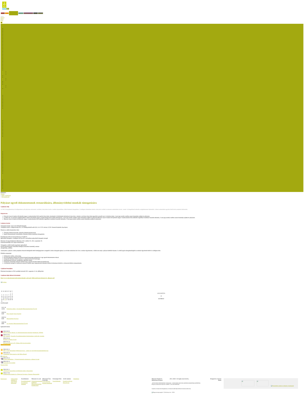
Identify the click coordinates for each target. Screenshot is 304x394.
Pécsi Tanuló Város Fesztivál (14, 313)
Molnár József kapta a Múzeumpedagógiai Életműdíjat (17, 151)
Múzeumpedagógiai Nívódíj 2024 (12, 34)
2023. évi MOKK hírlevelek (11, 125)
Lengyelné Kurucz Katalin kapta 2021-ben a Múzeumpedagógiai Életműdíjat (23, 157)
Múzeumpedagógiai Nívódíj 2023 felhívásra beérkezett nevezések (20, 35)
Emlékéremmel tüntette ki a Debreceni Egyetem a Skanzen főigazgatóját (21, 374)
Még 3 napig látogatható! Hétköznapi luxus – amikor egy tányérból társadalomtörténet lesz (25, 350)
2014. (5, 135)
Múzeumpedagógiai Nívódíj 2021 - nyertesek (15, 41)
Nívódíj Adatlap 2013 (9, 82)
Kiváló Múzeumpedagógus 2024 (12, 96)
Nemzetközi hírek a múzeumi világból (10, 147)
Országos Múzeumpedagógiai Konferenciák (12, 144)
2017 (5, 133)
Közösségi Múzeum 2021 (10, 184)
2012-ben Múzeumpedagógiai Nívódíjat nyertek (19, 85)
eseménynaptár (4, 303)
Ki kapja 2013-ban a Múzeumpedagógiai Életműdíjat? (17, 170)
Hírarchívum (66, 382)
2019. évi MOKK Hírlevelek (11, 130)
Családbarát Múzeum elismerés (8, 112)
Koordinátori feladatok (24, 383)
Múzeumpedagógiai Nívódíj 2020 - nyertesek (15, 45)
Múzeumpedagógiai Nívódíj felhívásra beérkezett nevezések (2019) (20, 51)
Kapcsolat (40, 13)
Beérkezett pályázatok (12, 71)
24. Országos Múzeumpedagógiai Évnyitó (17, 323)
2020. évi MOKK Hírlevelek (11, 129)
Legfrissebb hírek (5, 115)
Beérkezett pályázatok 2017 (11, 58)
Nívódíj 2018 (7, 54)
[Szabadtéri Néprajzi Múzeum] (6, 10)
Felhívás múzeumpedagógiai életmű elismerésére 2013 (17, 173)
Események (3, 113)
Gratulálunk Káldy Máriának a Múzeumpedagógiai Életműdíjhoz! (20, 163)
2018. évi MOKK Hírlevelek (11, 132)
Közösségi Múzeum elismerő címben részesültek (16, 180)
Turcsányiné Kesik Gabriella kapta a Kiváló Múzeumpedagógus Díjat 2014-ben (24, 108)
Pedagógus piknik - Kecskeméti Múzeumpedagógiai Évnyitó (22, 309)
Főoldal (3, 13)
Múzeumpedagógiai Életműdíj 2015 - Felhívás (15, 167)
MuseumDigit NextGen (12, 318)
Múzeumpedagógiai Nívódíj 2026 (12, 28)
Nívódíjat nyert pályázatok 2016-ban (13, 60)
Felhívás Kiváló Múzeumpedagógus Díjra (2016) (16, 105)
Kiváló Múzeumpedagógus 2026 (12, 95)
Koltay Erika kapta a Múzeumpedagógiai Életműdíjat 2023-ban (19, 154)
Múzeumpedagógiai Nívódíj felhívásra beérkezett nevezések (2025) (20, 30)
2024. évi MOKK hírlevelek (11, 123)
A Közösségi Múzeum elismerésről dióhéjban (15, 188)
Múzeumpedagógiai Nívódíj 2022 (12, 40)
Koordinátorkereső (26, 381)
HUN (2, 19)
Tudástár (35, 13)
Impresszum (4, 378)
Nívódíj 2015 (7, 67)
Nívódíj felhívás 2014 (12, 72)
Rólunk (7, 13)
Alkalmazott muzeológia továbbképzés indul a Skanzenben (18, 370)
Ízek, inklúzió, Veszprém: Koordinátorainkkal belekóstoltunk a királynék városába (23, 336)
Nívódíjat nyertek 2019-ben (11, 50)
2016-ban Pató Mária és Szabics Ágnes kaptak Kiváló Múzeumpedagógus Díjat (24, 104)
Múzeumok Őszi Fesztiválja (8, 24)
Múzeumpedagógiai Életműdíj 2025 (13, 153)
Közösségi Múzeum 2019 (10, 187)
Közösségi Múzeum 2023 (10, 182)
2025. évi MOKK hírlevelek (11, 122)
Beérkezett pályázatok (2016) (11, 61)
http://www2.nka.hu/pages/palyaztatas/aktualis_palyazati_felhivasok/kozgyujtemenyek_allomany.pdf (27, 278)
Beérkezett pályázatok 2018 (11, 55)
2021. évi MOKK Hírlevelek (11, 127)
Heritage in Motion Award (9, 339)
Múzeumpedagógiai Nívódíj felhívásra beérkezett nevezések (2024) (20, 33)
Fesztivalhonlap (46, 381)
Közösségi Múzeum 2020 (10, 185)
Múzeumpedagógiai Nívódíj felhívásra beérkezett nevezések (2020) (20, 47)
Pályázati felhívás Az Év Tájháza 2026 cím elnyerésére (17, 343)
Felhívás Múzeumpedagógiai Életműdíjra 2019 (15, 161)
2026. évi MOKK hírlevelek (11, 120)
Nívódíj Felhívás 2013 (12, 80)
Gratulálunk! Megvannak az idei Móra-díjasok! (15, 354)
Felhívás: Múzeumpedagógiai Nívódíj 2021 (14, 44)
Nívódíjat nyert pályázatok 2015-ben (13, 64)
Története (6, 88)
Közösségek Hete (5, 142)
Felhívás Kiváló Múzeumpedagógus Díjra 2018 (16, 102)
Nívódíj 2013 (7, 77)
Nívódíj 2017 (7, 57)
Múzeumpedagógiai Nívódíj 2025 (12, 31)
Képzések (20, 13)
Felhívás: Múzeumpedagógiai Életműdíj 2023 (15, 156)
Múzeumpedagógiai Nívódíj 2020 (12, 48)
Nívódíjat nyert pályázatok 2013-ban (13, 75)
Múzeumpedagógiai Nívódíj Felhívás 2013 (14, 81)
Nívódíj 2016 (7, 62)
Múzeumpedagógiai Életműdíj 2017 (13, 164)
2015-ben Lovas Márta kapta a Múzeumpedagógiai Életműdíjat (19, 166)
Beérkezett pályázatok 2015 (11, 65)
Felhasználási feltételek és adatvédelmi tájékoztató (14, 381)
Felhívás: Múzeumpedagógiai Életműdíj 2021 (15, 159)
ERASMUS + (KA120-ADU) (8, 140)
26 (5, 299)
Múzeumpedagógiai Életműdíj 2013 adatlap (15, 171)
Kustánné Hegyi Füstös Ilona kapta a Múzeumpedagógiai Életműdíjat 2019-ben (24, 160)
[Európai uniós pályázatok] (3, 282)
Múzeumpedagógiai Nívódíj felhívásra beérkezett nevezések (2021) (20, 43)
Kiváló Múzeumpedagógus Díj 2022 (13, 98)
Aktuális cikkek (4, 116)
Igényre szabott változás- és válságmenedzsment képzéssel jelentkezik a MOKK (23, 332)
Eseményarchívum (67, 381)
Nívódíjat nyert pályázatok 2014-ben (13, 68)
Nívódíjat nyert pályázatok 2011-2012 (13, 84)
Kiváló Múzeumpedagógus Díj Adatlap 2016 (15, 106)
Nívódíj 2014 (7, 70)
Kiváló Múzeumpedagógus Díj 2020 (13, 99)
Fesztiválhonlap (56, 381)
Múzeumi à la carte (28, 13)
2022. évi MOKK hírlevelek (11, 126)
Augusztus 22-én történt (9, 362)
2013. (5, 136)
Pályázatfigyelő (4, 146)
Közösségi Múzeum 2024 (10, 181)
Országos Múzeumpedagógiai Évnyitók (10, 143)
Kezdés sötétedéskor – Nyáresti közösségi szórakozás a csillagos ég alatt (21, 359)
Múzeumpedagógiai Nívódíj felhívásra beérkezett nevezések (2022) (20, 38)
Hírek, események (13, 11)
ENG (2, 20)
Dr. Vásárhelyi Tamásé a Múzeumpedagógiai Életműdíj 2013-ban (20, 169)
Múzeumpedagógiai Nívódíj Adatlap (16, 74)
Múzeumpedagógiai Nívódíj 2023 (12, 37)
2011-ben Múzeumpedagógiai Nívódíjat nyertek (19, 87)
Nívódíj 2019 (7, 53)
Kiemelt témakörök (47, 383)
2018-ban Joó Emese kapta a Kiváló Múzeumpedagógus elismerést (20, 101)
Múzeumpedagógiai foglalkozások (36, 384)
